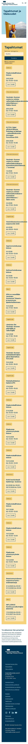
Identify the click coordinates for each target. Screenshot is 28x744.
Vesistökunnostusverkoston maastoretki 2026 (16, 223)
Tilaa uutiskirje (9, 669)
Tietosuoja (8, 716)
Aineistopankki (9, 698)
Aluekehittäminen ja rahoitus (12, 687)
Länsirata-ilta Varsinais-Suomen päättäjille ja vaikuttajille (13, 328)
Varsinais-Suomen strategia (12, 703)
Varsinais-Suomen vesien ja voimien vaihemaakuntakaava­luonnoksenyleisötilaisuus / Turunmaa (15, 163)
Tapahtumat (8, 701)
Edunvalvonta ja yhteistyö (12, 689)
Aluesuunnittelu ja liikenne (12, 684)
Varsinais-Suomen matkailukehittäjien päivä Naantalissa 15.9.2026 (13, 356)
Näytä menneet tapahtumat (10, 62)
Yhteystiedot (8, 666)
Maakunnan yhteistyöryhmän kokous (12, 431)
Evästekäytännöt (9, 721)
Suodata (14, 58)
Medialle (7, 694)
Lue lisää (10, 84)
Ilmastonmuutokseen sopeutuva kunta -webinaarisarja (14, 581)
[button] (25, 3)
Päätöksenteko (9, 706)
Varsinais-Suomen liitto (11, 664)
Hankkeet (7, 696)
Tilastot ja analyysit (10, 708)
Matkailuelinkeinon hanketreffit (13, 382)
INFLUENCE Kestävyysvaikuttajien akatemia (14, 607)
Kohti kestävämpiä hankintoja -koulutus (13, 481)
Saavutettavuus (9, 718)
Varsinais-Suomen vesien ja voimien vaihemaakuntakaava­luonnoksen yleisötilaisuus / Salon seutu (14, 195)
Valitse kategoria (11, 51)
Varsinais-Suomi (9, 682)
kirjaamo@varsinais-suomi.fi (12, 673)
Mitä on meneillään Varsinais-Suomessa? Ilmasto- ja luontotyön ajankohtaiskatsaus (13, 298)
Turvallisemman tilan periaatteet (11, 632)
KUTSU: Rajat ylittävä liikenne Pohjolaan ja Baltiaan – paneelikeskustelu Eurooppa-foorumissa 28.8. (13, 132)
